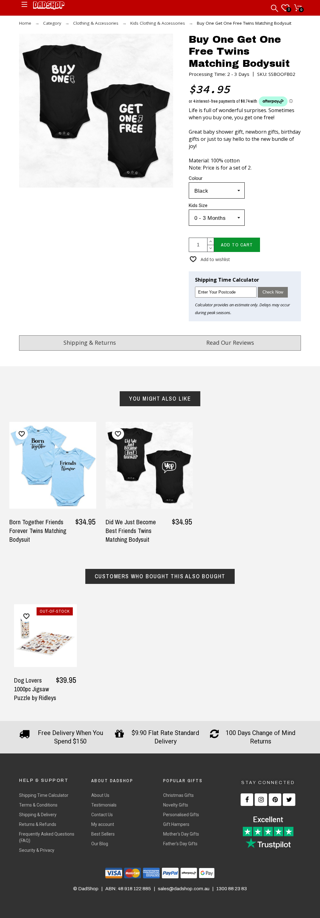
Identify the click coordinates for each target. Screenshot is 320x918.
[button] (209, 259)
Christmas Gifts (178, 795)
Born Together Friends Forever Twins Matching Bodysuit (37, 531)
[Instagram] (261, 799)
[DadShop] (48, 7)
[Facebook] (247, 799)
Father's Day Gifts (180, 843)
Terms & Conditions (38, 804)
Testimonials (104, 804)
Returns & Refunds (37, 824)
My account (102, 824)
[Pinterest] (275, 799)
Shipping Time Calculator (43, 795)
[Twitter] (289, 799)
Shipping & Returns (89, 342)
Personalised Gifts (181, 814)
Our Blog (99, 843)
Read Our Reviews (230, 342)
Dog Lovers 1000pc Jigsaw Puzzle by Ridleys (35, 689)
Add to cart (237, 244)
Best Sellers (103, 834)
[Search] (275, 7)
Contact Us (102, 814)
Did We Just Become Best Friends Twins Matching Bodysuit (131, 531)
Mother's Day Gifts (181, 834)
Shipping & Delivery (38, 814)
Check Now (272, 292)
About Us (100, 795)
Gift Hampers (176, 824)
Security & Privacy (36, 850)
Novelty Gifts (175, 804)
